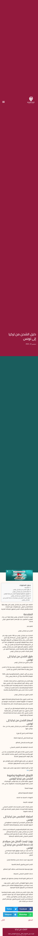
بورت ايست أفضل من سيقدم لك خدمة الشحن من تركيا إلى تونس (16, 599)
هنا (28, 770)
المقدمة (27, 587)
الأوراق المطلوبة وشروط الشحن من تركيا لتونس (16, 594)
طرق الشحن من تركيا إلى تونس (21, 589)
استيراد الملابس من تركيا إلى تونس (20, 596)
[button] (3, 102)
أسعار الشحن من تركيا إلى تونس (20, 592)
